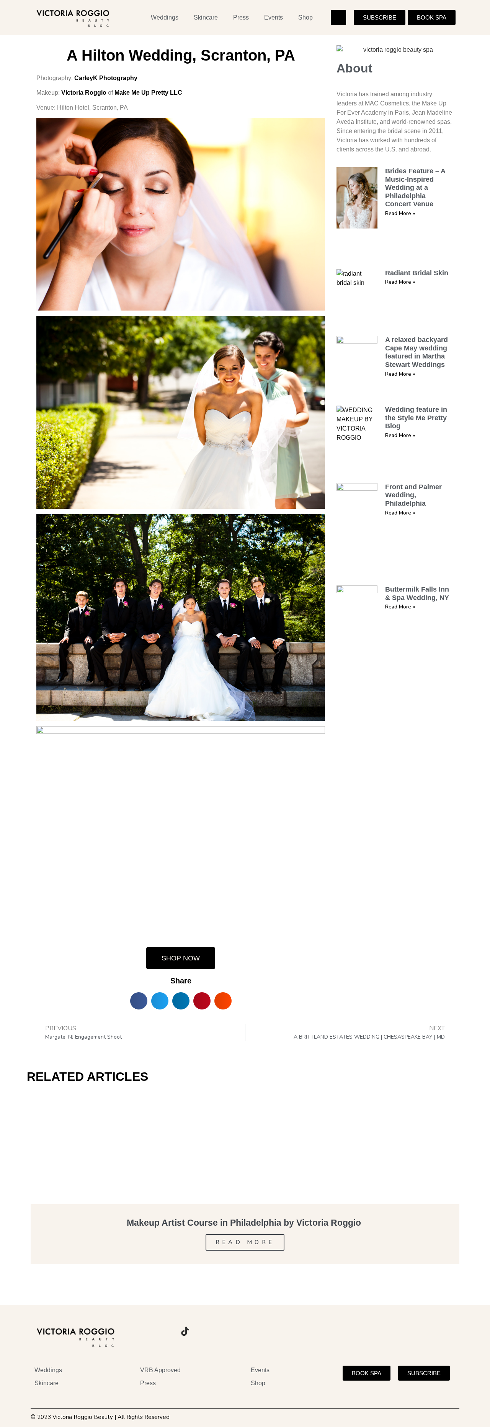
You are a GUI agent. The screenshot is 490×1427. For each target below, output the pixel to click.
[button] (338, 17)
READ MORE (245, 1242)
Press (241, 17)
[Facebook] (163, 1331)
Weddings (164, 17)
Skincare (206, 17)
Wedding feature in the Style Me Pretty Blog (416, 418)
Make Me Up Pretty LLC (148, 92)
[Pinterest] (206, 1331)
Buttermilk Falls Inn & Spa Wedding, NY (417, 593)
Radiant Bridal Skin (416, 273)
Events (273, 17)
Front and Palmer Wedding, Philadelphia (413, 495)
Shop (305, 17)
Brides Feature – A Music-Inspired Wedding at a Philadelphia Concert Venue (415, 187)
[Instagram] (142, 1331)
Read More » (400, 213)
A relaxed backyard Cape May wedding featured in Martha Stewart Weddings (416, 352)
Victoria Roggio (83, 92)
